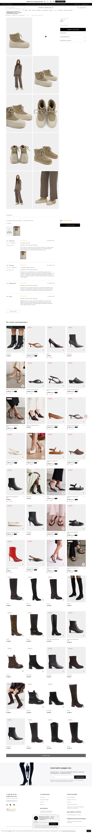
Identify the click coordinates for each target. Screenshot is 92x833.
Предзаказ (38, 10)
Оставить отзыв (70, 225)
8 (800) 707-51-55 (77, 4)
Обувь (26, 10)
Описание (63, 33)
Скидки (55, 10)
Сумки (33, 10)
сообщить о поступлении (73, 29)
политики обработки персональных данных (50, 827)
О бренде (60, 10)
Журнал (51, 10)
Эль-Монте (9, 4)
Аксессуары (45, 10)
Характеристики (65, 36)
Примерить (54, 823)
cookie (9, 830)
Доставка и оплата (68, 10)
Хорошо (88, 830)
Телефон (36, 821)
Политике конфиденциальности (69, 830)
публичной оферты (37, 827)
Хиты (30, 10)
